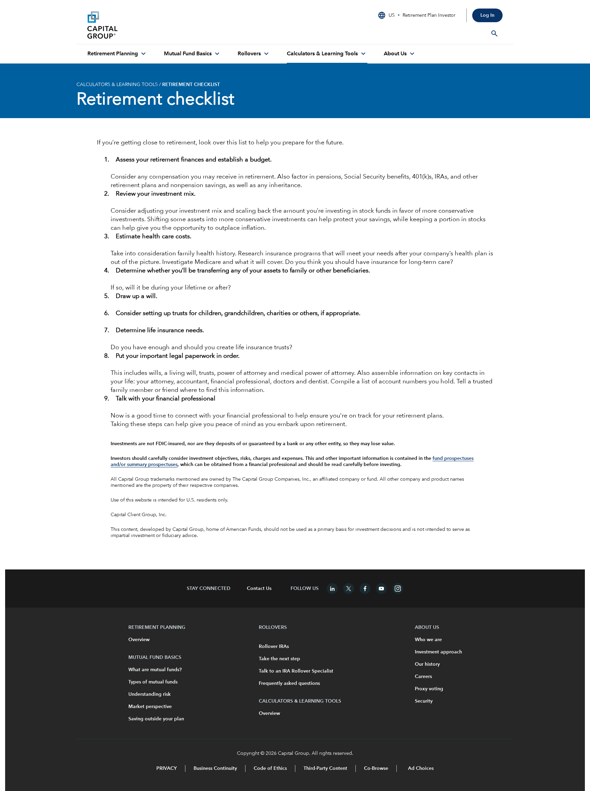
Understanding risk (149, 694)
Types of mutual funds (153, 682)
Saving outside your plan (156, 719)
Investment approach (438, 652)
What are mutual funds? (155, 669)
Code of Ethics (270, 768)
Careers (423, 676)
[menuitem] (117, 53)
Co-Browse (376, 768)
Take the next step (279, 658)
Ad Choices (420, 768)
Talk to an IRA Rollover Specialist (296, 671)
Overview (139, 639)
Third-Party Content (325, 768)
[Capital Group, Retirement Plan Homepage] (138, 25)
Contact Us (259, 588)
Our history (427, 664)
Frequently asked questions (289, 683)
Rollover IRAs (274, 646)
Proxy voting (429, 689)
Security (424, 701)
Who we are (428, 639)
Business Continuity (215, 768)
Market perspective (150, 706)
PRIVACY (166, 768)
